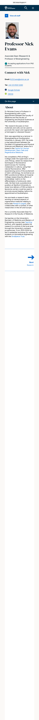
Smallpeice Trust (17, 236)
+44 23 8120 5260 (15, 85)
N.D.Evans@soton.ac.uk (19, 79)
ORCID (10, 94)
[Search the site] (26, 7)
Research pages (19, 204)
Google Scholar (14, 90)
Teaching (28, 222)
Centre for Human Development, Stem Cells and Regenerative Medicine (17, 150)
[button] (19, 101)
